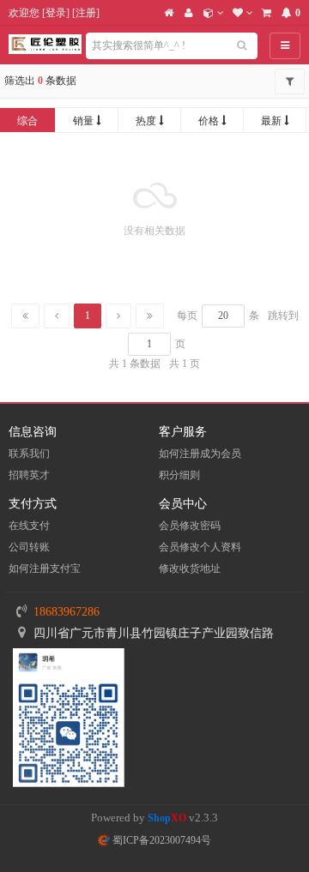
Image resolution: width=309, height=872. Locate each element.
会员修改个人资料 (200, 547)
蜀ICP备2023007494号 (160, 840)
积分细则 (179, 475)
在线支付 (29, 526)
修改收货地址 (190, 568)
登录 (55, 13)
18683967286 (66, 611)
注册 (86, 13)
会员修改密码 (190, 526)
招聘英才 (29, 475)
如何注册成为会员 (200, 454)
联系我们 (29, 454)
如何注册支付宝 (45, 568)
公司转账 (29, 547)
